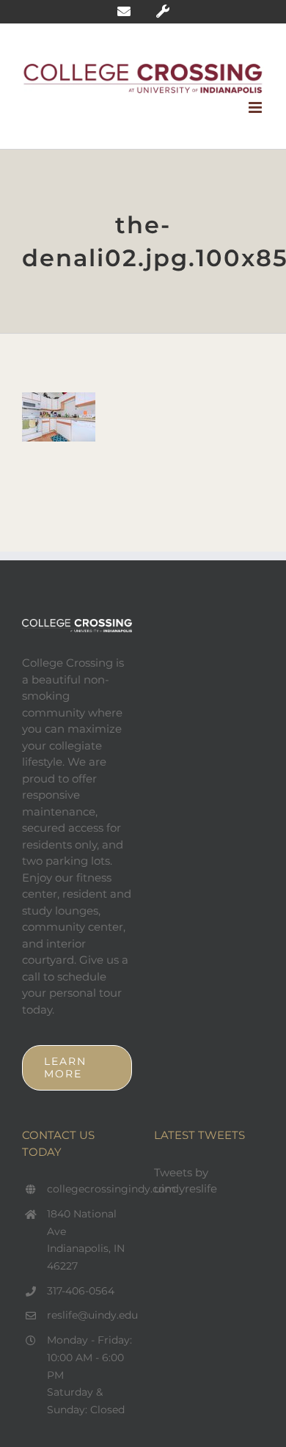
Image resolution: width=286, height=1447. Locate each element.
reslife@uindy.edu (89, 1315)
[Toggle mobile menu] (256, 107)
